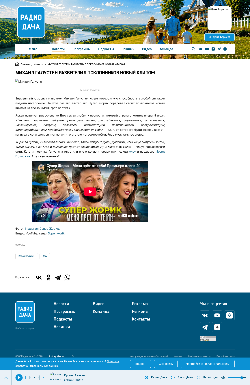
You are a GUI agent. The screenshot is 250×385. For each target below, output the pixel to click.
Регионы (140, 312)
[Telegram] (57, 277)
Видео (147, 49)
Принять (140, 363)
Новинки (128, 49)
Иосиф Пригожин (26, 256)
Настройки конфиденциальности (208, 363)
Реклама (140, 304)
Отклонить (166, 363)
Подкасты (106, 49)
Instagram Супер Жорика (43, 228)
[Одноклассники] (48, 277)
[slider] (241, 377)
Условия (178, 356)
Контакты (141, 319)
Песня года (210, 377)
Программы (81, 49)
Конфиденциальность (199, 356)
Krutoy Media (56, 356)
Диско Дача (185, 377)
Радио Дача (159, 377)
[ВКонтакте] (38, 277)
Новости (58, 49)
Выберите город (24, 328)
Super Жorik (56, 233)
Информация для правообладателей (149, 356)
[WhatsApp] (67, 277)
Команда (166, 49)
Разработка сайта (226, 356)
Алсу (132, 151)
